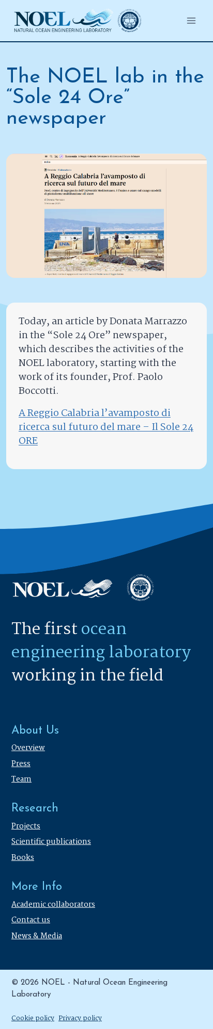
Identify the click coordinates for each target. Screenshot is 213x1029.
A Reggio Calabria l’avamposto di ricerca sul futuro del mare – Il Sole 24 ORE (106, 427)
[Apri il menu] (191, 20)
